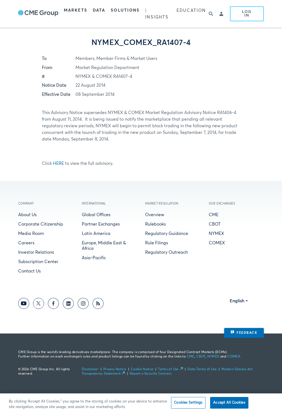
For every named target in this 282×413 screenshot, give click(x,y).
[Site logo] (38, 13)
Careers (26, 243)
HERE (58, 163)
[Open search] (211, 14)
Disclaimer (90, 369)
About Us (27, 215)
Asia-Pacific (94, 258)
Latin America (96, 233)
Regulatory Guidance (166, 233)
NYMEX (216, 233)
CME (213, 215)
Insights (157, 17)
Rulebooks (155, 224)
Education (191, 11)
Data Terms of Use (202, 369)
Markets (75, 10)
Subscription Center (38, 262)
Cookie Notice (142, 369)
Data (99, 10)
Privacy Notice (114, 369)
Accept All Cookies (229, 402)
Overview (154, 215)
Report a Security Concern (151, 373)
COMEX (217, 243)
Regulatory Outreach (166, 252)
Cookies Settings (188, 402)
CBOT (215, 224)
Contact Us (29, 271)
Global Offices (96, 215)
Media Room (31, 233)
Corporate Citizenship (40, 224)
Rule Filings (156, 243)
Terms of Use (168, 369)
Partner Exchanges (101, 224)
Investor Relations (36, 252)
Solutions (125, 10)
